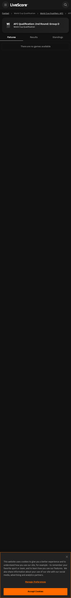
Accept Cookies (35, 591)
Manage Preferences (35, 582)
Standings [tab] (58, 37)
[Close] (67, 557)
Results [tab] (34, 37)
